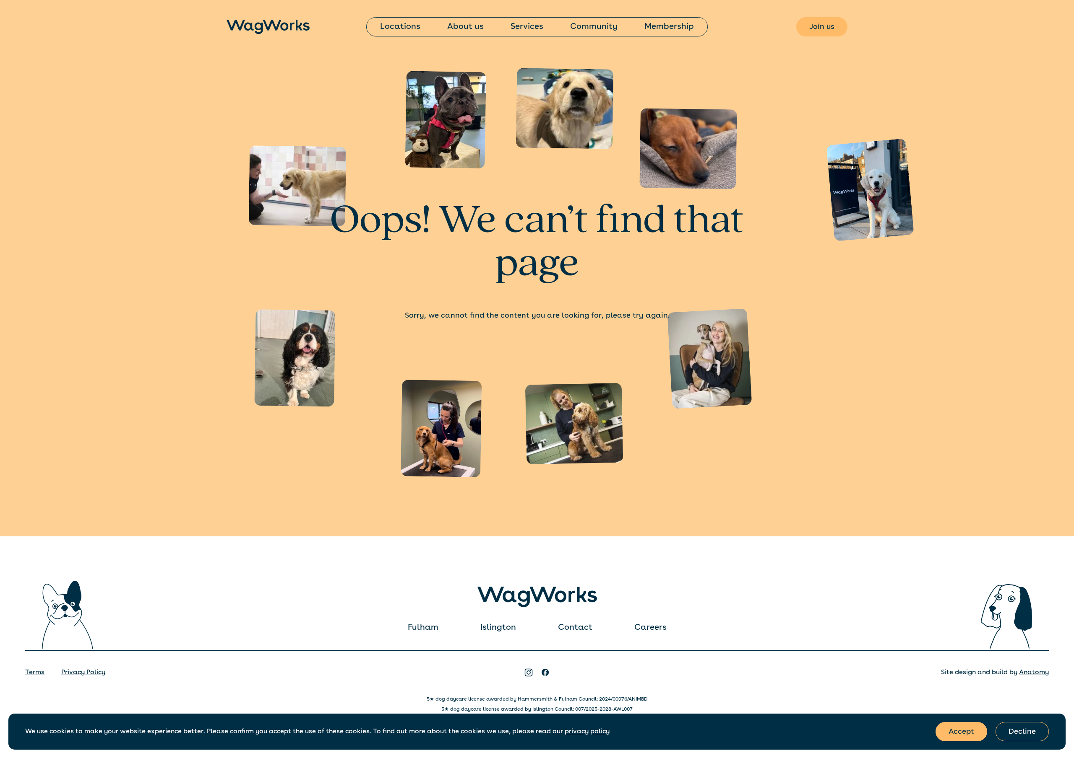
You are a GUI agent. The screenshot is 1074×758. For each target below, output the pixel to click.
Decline (1022, 731)
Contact (575, 627)
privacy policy (587, 731)
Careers (650, 627)
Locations (400, 27)
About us (465, 27)
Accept (961, 731)
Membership (669, 27)
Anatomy (1034, 672)
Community (594, 27)
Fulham (423, 627)
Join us (821, 27)
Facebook (545, 672)
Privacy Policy (83, 672)
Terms (34, 672)
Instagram (528, 672)
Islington (498, 627)
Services (527, 27)
